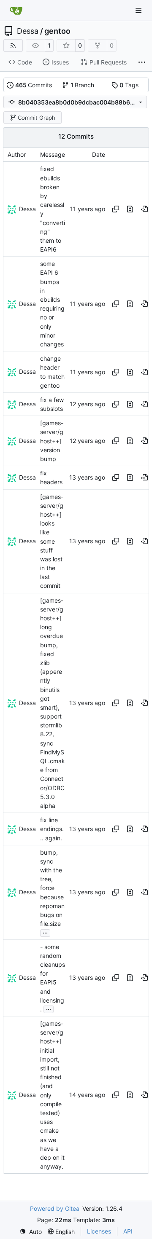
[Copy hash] (115, 209)
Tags (128, 84)
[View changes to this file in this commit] (130, 209)
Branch (83, 84)
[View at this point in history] (144, 209)
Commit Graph (36, 117)
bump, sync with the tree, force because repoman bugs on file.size (52, 888)
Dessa (27, 31)
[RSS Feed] (13, 45)
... (45, 932)
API (128, 1231)
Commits (33, 84)
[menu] (30, 1231)
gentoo (57, 31)
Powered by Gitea (54, 1208)
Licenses (99, 1231)
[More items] (142, 62)
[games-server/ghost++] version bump (51, 440)
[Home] (16, 10)
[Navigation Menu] (139, 10)
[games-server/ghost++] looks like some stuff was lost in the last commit (51, 541)
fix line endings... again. (52, 828)
